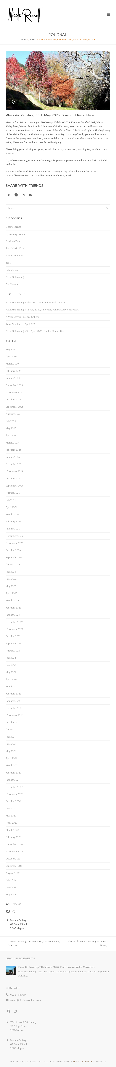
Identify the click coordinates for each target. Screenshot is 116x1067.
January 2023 (13, 614)
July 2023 (11, 572)
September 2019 (14, 866)
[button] (108, 14)
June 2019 (11, 887)
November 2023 (14, 543)
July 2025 (11, 421)
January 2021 (12, 779)
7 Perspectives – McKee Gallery (22, 317)
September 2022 (14, 643)
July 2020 (11, 808)
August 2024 (13, 492)
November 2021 (14, 715)
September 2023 (14, 557)
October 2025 (13, 399)
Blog (8, 262)
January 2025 (13, 457)
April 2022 (11, 679)
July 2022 (11, 657)
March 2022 (12, 686)
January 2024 (13, 528)
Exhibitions (12, 270)
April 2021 (11, 758)
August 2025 (13, 414)
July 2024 (11, 500)
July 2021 (10, 737)
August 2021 (12, 729)
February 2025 (13, 450)
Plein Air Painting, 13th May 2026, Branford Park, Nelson (36, 302)
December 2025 (14, 385)
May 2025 (11, 428)
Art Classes (12, 284)
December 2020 (14, 787)
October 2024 (13, 478)
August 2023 (13, 564)
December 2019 (14, 844)
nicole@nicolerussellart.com (25, 1000)
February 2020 (13, 837)
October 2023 (13, 550)
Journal (32, 39)
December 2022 (14, 622)
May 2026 (11, 349)
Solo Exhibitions (14, 255)
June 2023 (11, 579)
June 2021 (11, 744)
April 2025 (11, 435)
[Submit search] (107, 208)
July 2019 (11, 880)
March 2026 (12, 363)
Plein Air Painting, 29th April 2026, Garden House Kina (35, 331)
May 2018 (11, 894)
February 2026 (13, 371)
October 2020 (13, 801)
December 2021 (14, 708)
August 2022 (13, 650)
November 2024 (14, 471)
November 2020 (14, 794)
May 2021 (11, 751)
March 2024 (12, 514)
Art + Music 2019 (15, 248)
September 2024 (14, 485)
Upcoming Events (15, 234)
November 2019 (14, 851)
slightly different (84, 1061)
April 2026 (11, 356)
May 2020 (11, 815)
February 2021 (13, 772)
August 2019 (13, 873)
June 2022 (11, 665)
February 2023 (13, 607)
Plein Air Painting (15, 277)
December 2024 (14, 464)
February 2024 (13, 521)
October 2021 (13, 722)
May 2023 (11, 586)
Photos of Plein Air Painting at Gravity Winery (86, 944)
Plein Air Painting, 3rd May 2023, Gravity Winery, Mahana (33, 944)
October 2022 (13, 636)
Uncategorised (13, 227)
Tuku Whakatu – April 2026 (21, 324)
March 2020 (12, 830)
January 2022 (13, 701)
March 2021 (12, 765)
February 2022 (13, 693)
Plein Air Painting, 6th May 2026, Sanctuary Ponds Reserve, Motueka (42, 309)
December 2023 (14, 536)
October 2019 (13, 858)
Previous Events (14, 241)
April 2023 (11, 593)
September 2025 (14, 407)
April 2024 (11, 507)
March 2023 (12, 600)
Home (23, 39)
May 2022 (11, 672)
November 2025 (14, 392)
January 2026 (13, 378)
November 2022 (14, 629)
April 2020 (12, 822)
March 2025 (12, 442)
